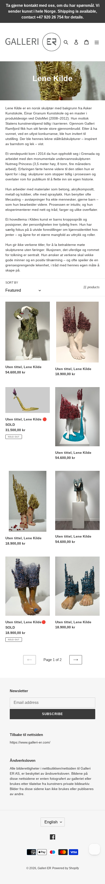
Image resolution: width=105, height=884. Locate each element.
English (51, 822)
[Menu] (97, 42)
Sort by (11, 282)
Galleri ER (44, 868)
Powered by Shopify (65, 868)
